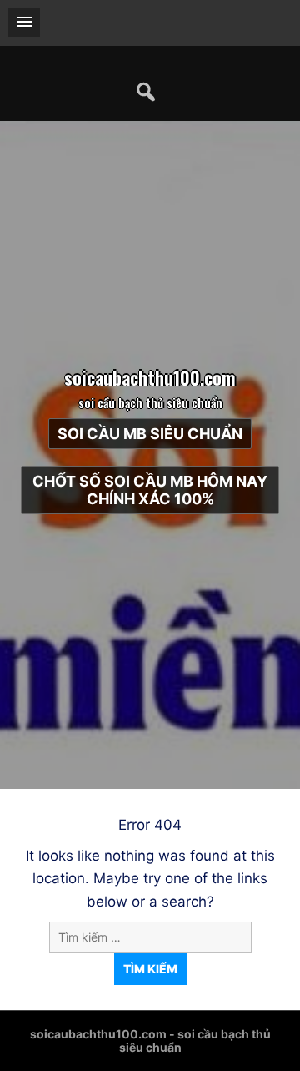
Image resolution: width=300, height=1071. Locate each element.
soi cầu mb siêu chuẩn (150, 433)
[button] (24, 22)
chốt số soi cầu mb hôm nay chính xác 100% (150, 490)
